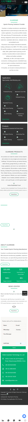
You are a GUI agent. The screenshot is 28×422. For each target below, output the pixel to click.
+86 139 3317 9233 (10, 376)
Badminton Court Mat (20, 91)
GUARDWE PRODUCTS (14, 152)
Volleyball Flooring (20, 97)
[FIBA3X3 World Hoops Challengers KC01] (14, 229)
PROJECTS (5, 203)
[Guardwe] (8, 2)
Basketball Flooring (7, 102)
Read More (5, 119)
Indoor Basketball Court (14, 185)
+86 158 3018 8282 (10, 372)
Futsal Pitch (20, 108)
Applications (6, 78)
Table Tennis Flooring (7, 108)
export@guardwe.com (11, 380)
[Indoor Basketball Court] (14, 183)
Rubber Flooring (8, 139)
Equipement (20, 139)
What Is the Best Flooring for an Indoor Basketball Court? (13, 295)
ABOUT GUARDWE (7, 245)
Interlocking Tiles (20, 134)
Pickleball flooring (8, 91)
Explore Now (22, 12)
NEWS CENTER (14, 286)
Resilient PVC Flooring (16, 399)
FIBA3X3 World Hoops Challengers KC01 (12, 232)
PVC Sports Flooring (8, 134)
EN (22, 2)
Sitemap (24, 392)
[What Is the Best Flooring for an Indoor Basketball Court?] (14, 291)
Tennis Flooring (8, 113)
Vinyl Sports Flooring (13, 396)
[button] (10, 14)
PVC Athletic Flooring (6, 399)
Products (5, 126)
